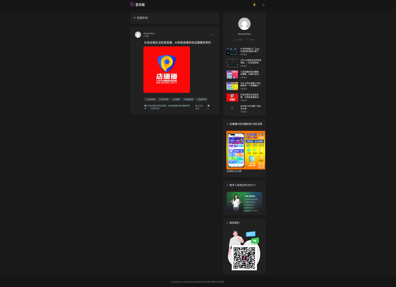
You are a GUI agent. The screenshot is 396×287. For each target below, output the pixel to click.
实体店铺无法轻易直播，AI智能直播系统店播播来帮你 (177, 42)
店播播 (177, 99)
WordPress (199, 281)
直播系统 (202, 99)
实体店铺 (164, 99)
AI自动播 (151, 99)
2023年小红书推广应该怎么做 (250, 107)
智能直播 (189, 99)
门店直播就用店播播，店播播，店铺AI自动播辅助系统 (250, 74)
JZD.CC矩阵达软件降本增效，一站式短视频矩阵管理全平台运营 (251, 62)
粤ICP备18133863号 (215, 281)
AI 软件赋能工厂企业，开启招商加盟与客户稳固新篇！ (250, 51)
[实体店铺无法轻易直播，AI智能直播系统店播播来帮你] (138, 35)
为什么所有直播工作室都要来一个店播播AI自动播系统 (250, 85)
